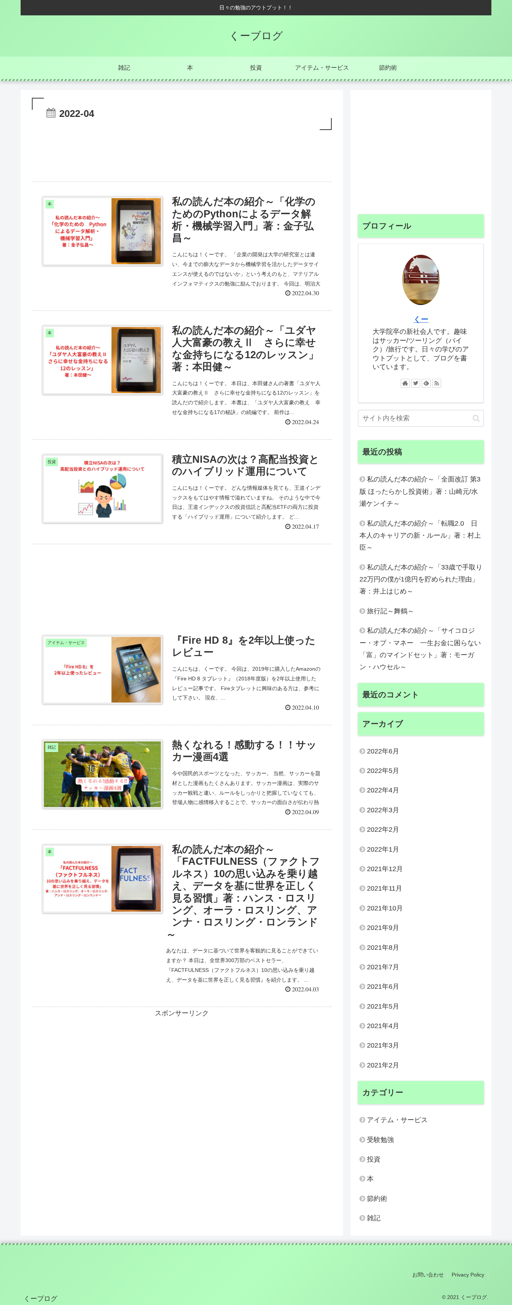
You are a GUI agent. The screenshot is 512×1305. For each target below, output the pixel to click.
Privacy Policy (468, 1275)
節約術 (377, 1198)
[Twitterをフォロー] (415, 383)
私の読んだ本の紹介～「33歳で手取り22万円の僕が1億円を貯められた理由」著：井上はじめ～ (420, 579)
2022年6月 (383, 751)
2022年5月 (383, 770)
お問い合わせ (428, 1275)
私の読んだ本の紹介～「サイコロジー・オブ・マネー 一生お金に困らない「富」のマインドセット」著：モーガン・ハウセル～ (420, 649)
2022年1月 (383, 849)
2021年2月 (383, 1065)
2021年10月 (385, 908)
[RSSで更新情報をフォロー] (436, 383)
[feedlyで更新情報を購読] (426, 383)
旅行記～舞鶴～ (390, 611)
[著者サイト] (405, 383)
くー (420, 319)
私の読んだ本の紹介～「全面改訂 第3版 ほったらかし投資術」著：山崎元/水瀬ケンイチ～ (420, 491)
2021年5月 (383, 1006)
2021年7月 (383, 967)
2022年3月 (383, 810)
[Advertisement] (182, 152)
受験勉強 (380, 1140)
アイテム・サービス (397, 1120)
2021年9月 (383, 927)
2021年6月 (383, 986)
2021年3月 (383, 1045)
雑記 (373, 1218)
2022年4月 (383, 790)
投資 (373, 1159)
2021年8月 (383, 947)
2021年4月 (383, 1026)
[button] (476, 418)
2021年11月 (384, 888)
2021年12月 (385, 869)
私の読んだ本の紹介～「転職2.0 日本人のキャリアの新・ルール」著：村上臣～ (420, 536)
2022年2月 (383, 829)
